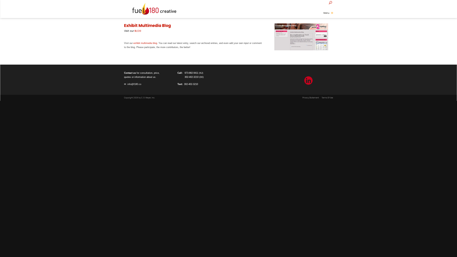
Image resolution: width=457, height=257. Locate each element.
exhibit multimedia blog (145, 43)
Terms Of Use (327, 98)
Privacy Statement (310, 98)
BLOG (138, 31)
